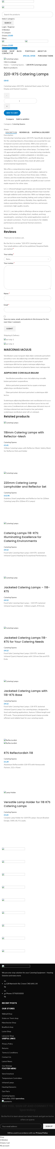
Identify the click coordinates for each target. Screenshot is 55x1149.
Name (7, 293)
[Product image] (10, 743)
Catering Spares (17, 65)
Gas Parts (6, 1091)
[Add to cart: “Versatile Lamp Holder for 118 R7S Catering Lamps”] (7, 831)
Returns (5, 1048)
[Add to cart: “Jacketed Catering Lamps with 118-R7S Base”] (7, 729)
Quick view (7, 468)
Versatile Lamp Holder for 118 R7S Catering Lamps (27, 804)
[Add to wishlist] (7, 455)
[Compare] (7, 427)
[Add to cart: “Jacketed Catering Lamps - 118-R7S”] (7, 617)
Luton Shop (6, 1031)
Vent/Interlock (8, 1074)
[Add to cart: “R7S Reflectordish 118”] (7, 781)
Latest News (7, 1061)
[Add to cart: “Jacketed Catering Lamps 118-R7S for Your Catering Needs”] (7, 670)
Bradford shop (7, 1027)
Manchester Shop (9, 1022)
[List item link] (27, 990)
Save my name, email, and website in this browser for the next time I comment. (26, 320)
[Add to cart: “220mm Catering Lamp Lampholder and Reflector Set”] (7, 512)
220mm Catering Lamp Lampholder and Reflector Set (25, 485)
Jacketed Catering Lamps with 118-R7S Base (25, 693)
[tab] (11, 132)
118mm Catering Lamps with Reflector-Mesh (24, 434)
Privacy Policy (7, 1044)
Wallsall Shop (7, 1014)
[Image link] (16, 967)
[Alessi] (27, 905)
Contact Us (6, 1057)
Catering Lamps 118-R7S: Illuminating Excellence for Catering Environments (22, 537)
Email (6, 304)
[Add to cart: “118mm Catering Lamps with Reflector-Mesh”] (7, 462)
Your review (9, 263)
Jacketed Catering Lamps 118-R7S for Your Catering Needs (25, 640)
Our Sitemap (7, 1066)
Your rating (9, 254)
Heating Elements (9, 1087)
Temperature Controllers (12, 1078)
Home (6, 65)
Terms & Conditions (10, 1052)
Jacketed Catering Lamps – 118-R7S (27, 589)
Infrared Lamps (8, 1082)
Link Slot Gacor (27, 767)
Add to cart (12, 113)
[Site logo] (18, 3)
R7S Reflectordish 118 (18, 753)
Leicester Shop (8, 1036)
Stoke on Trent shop (10, 1018)
